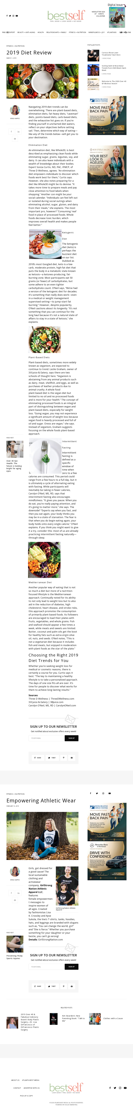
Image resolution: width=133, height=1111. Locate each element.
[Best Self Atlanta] (66, 15)
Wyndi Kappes (15, 118)
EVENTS (101, 14)
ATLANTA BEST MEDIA (30, 1080)
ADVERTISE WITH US (32, 1088)
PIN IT (46, 228)
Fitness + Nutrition (15, 46)
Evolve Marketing (71, 1105)
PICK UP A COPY (26, 1096)
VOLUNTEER (100, 16)
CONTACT (17, 1088)
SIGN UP (72, 738)
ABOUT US (15, 1080)
